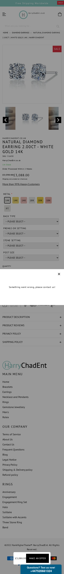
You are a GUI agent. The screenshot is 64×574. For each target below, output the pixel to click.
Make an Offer (37, 558)
